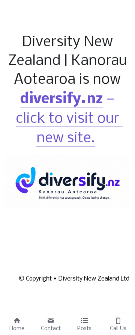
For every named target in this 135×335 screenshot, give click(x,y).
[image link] (67, 181)
